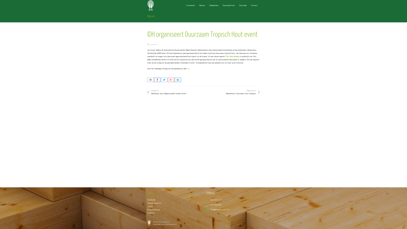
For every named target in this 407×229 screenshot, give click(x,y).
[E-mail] (150, 80)
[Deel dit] (157, 80)
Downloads (151, 200)
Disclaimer (151, 213)
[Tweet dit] (164, 80)
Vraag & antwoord (154, 203)
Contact (150, 206)
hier (188, 68)
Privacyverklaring (153, 210)
